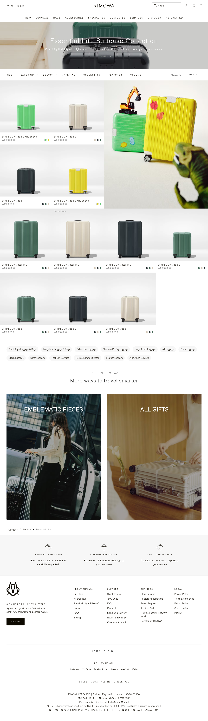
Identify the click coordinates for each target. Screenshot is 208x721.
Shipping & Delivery (117, 612)
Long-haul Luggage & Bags (56, 349)
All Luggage (168, 349)
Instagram (75, 669)
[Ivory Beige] (95, 140)
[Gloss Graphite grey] (97, 140)
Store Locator (148, 594)
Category (28, 75)
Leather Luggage (114, 357)
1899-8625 (112, 598)
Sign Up (15, 621)
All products (80, 598)
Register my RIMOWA (151, 621)
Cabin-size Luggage (86, 349)
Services (136, 17)
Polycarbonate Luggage (87, 357)
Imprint (178, 612)
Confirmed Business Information (143, 706)
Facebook (98, 669)
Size (9, 75)
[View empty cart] (201, 6)
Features (115, 75)
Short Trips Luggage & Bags (22, 349)
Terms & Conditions (184, 598)
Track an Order (148, 608)
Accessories (74, 17)
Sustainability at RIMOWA (86, 603)
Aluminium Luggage (139, 357)
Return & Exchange (116, 617)
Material (68, 75)
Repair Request (148, 603)
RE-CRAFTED (174, 17)
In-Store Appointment (152, 598)
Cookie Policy (181, 608)
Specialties (96, 17)
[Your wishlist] (193, 5)
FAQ (109, 603)
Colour (48, 75)
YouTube (87, 669)
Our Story (78, 594)
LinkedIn (114, 669)
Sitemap (78, 617)
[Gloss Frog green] (45, 140)
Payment (111, 608)
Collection (91, 75)
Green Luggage (16, 357)
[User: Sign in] (187, 5)
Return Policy (181, 603)
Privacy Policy (181, 594)
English (21, 5)
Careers (77, 608)
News (76, 612)
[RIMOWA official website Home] (103, 5)
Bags (56, 17)
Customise (117, 17)
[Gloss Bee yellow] (48, 140)
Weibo (135, 669)
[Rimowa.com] (156, 144)
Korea (11, 6)
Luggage (42, 17)
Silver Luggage (37, 357)
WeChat (125, 669)
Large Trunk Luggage (145, 349)
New (28, 17)
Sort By (193, 75)
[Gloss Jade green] (100, 140)
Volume (135, 75)
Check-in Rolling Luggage (115, 349)
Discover (154, 17)
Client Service (114, 594)
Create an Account (116, 622)
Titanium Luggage (60, 357)
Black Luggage (188, 349)
